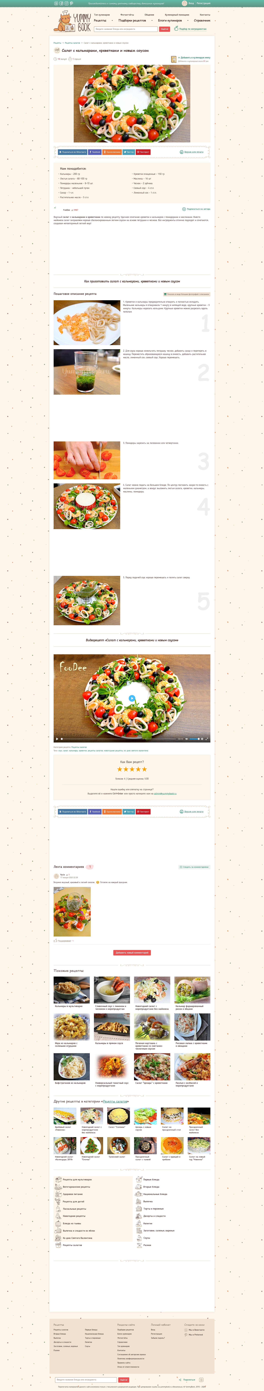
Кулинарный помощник (177, 15)
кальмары (73, 751)
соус (60, 751)
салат (65, 751)
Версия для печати (193, 152)
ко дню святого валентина (136, 751)
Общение (149, 15)
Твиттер (130, 152)
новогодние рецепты (113, 751)
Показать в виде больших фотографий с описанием (188, 294)
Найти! (164, 29)
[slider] (118, 739)
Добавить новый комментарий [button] (132, 953)
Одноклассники (113, 152)
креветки (83, 751)
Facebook (96, 152)
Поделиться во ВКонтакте (74, 152)
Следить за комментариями (195, 867)
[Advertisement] (132, 248)
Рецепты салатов (79, 747)
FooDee (66, 210)
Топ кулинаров (102, 15)
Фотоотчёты (127, 15)
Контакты (205, 15)
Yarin (62, 875)
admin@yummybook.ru (165, 793)
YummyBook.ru (72, 21)
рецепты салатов (95, 751)
